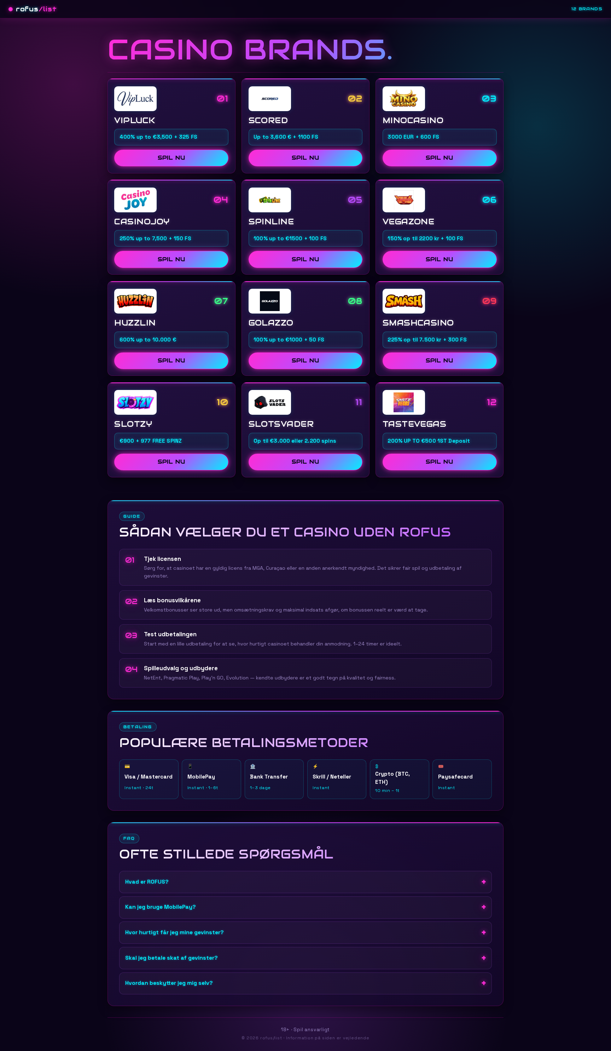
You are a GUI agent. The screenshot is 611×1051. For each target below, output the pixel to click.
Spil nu (171, 157)
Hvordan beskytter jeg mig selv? (169, 983)
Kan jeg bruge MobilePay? (160, 907)
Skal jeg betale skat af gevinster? (171, 957)
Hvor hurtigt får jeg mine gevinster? (174, 932)
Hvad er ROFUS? (147, 881)
